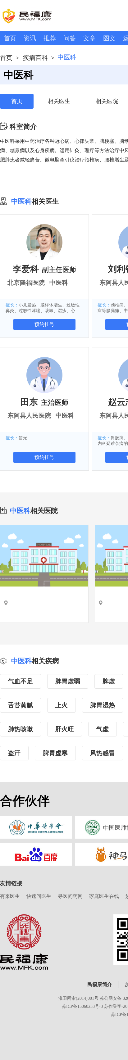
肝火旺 (64, 729)
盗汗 (14, 753)
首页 (10, 38)
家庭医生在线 (104, 896)
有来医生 (10, 896)
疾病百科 (35, 57)
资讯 (30, 38)
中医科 (20, 510)
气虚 (102, 729)
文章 (89, 38)
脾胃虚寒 (55, 753)
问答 (69, 38)
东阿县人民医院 (29, 415)
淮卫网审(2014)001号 (78, 998)
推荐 (49, 38)
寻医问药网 (70, 896)
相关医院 (107, 101)
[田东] (44, 375)
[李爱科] (44, 242)
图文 (109, 38)
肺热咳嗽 (20, 729)
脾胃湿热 (102, 705)
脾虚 (109, 681)
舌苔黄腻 (20, 705)
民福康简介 (99, 984)
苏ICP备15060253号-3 (82, 1006)
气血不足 (20, 681)
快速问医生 (38, 896)
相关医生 (59, 101)
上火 (61, 705)
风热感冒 (102, 753)
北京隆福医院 (26, 282)
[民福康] (24, 942)
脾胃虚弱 (67, 681)
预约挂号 (44, 324)
